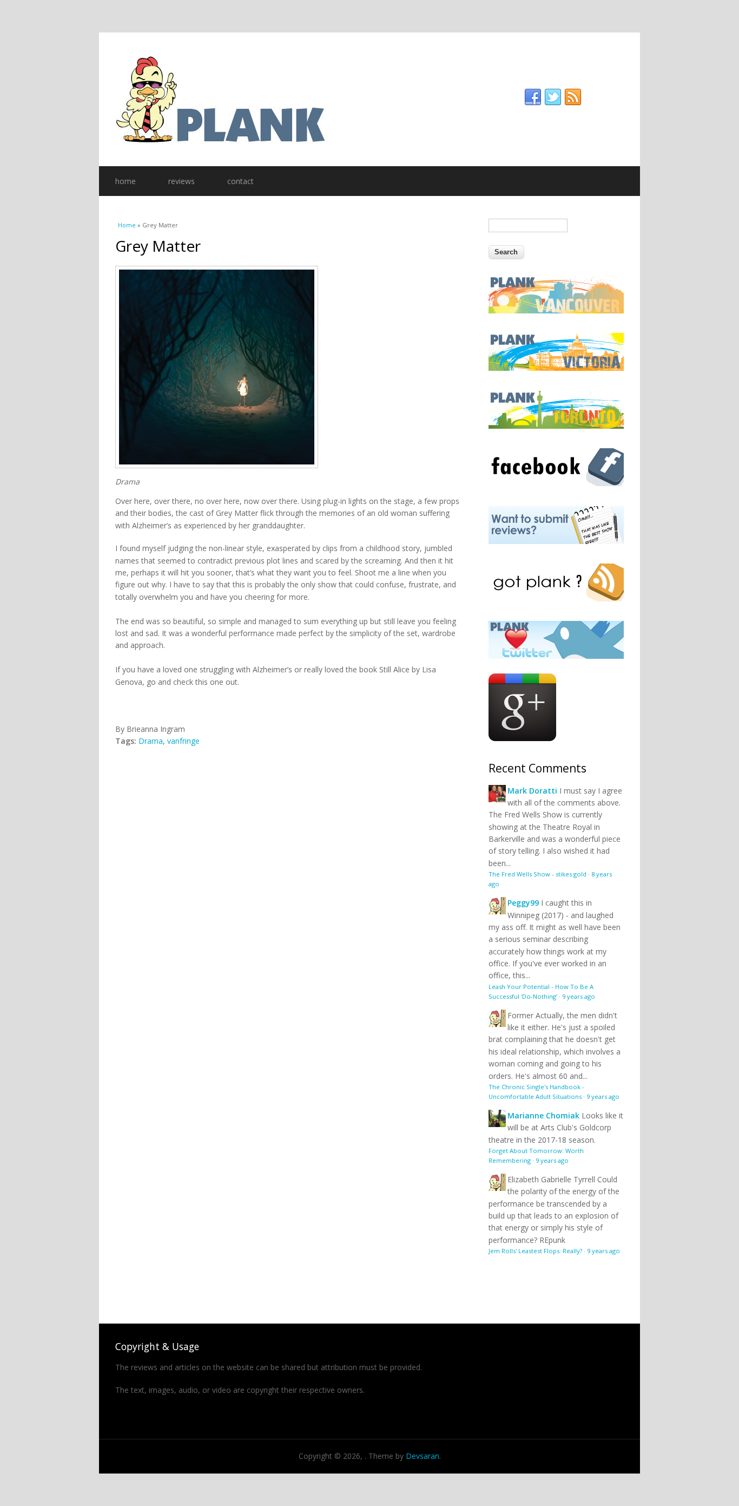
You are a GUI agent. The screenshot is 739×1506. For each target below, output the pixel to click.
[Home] (369, 99)
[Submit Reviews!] (556, 541)
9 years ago (578, 996)
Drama (150, 741)
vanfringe (183, 741)
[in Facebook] (533, 97)
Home (127, 225)
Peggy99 (523, 903)
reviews (181, 181)
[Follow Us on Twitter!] (556, 656)
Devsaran (422, 1456)
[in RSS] (573, 97)
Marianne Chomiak (543, 1115)
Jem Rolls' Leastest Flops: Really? (535, 1251)
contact (240, 181)
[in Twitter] (553, 97)
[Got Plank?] (556, 598)
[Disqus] (288, 883)
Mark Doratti (532, 790)
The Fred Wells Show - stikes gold (537, 874)
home (125, 181)
